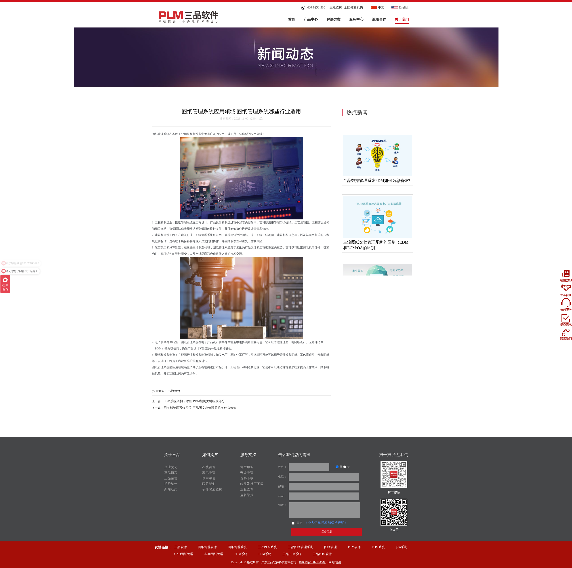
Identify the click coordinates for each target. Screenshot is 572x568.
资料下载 (247, 478)
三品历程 (171, 472)
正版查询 (336, 7)
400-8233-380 (315, 7)
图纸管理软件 (207, 547)
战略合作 (379, 19)
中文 (381, 7)
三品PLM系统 (267, 547)
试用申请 (209, 478)
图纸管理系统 (237, 547)
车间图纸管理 (213, 554)
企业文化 (171, 467)
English (403, 7)
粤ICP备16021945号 (312, 562)
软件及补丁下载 (252, 484)
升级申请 (247, 472)
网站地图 (334, 562)
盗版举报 (247, 495)
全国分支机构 (353, 7)
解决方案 (333, 19)
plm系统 (401, 547)
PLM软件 (354, 547)
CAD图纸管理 (183, 554)
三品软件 (180, 547)
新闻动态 (171, 489)
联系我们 (209, 484)
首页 (291, 19)
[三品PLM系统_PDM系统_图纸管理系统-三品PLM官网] (188, 16)
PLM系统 (265, 554)
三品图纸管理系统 (300, 547)
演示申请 (209, 472)
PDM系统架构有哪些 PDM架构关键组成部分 (194, 401)
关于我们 (402, 19)
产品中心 (311, 19)
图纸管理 (330, 547)
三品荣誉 (171, 478)
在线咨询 (209, 467)
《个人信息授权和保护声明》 (326, 522)
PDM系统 (378, 547)
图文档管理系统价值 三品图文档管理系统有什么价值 (200, 408)
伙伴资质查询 (212, 489)
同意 (300, 522)
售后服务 (247, 467)
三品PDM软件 (322, 554)
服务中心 (356, 19)
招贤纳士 (171, 484)
